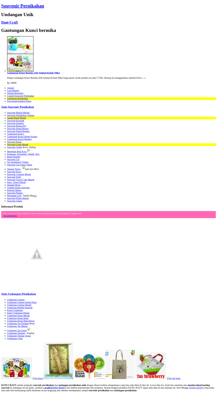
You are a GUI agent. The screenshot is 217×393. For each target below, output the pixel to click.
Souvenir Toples (14, 147)
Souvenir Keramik (15, 120)
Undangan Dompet (16, 333)
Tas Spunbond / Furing (17, 162)
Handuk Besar (14, 185)
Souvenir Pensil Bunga (17, 128)
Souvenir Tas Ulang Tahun (19, 165)
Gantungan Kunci (15, 134)
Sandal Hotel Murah (16, 118)
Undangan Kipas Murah (18, 315)
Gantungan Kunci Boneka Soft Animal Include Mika (33, 73)
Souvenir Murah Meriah (18, 112)
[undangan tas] (16, 378)
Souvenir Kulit (14, 177)
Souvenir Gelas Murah (17, 144)
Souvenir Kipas (14, 142)
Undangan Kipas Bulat (17, 318)
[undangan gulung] (58, 378)
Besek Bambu (13, 157)
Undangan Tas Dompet (18, 323)
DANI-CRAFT (196, 388)
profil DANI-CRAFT (55, 388)
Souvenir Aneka (14, 201)
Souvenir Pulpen (15, 193)
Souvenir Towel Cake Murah (20, 179)
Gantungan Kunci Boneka (19, 139)
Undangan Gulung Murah (19, 305)
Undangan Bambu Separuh (19, 307)
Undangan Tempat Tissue (19, 336)
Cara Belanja (13, 90)
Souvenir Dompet (15, 123)
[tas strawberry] (150, 378)
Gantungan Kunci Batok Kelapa (22, 136)
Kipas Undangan (15, 310)
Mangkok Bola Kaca (17, 151)
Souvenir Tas (13, 159)
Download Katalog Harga (19, 101)
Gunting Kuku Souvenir (18, 187)
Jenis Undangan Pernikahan (18, 293)
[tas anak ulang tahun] (173, 378)
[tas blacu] (38, 378)
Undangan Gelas (15, 338)
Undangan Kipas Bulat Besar (20, 321)
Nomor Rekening (15, 93)
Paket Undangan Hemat (18, 313)
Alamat (10, 88)
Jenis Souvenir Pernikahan (17, 106)
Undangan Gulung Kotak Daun (22, 302)
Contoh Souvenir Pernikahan (20, 96)
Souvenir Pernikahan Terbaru (20, 115)
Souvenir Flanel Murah (18, 198)
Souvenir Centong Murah (19, 174)
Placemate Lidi (14, 195)
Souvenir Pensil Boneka (18, 131)
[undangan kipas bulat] (89, 378)
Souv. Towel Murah (16, 182)
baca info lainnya (10, 216)
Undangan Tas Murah (17, 326)
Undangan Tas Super (17, 330)
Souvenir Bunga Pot (16, 126)
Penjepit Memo (14, 190)
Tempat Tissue (14, 169)
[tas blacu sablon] (120, 378)
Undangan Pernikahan (17, 98)
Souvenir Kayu (14, 171)
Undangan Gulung (16, 299)
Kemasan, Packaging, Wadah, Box (23, 154)
